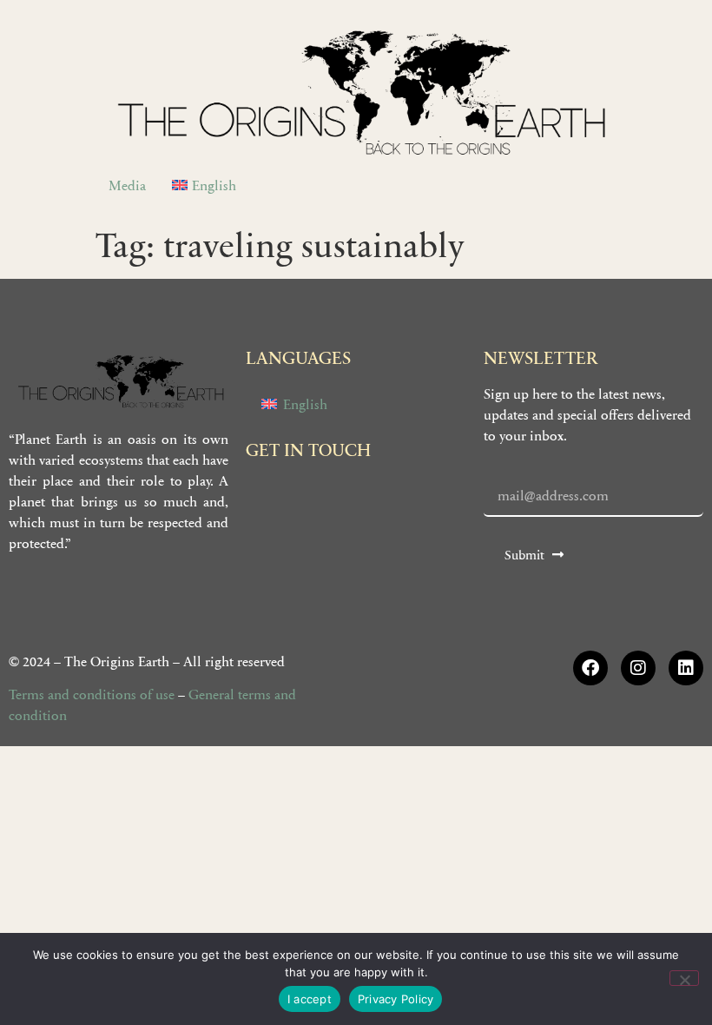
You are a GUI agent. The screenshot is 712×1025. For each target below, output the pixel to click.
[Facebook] (590, 668)
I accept (309, 999)
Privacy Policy (396, 999)
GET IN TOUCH (308, 449)
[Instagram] (638, 668)
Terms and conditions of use (92, 694)
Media (127, 185)
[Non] (684, 978)
